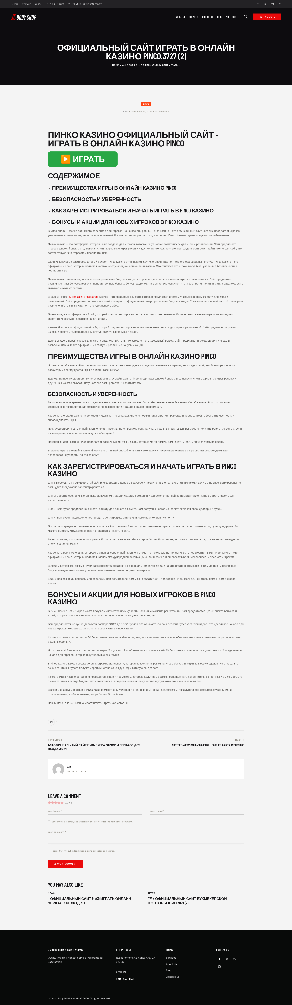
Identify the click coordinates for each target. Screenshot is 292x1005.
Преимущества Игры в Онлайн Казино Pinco (114, 187)
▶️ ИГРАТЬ (83, 159)
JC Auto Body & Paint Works (64, 998)
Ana (69, 766)
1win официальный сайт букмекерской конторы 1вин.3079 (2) (187, 901)
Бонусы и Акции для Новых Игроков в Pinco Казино (125, 222)
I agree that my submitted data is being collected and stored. (83, 850)
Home (115, 65)
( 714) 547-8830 (125, 979)
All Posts (128, 65)
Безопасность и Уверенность (96, 199)
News (146, 104)
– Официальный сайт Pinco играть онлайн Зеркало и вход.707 (89, 901)
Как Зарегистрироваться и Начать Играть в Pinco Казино (133, 210)
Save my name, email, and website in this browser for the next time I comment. (92, 821)
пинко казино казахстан (83, 297)
